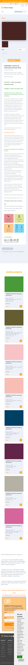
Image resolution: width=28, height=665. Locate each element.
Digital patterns (3, 647)
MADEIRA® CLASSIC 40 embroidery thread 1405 (14, 494)
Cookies (10, 654)
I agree (19, 656)
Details (8, 303)
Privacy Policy (10, 642)
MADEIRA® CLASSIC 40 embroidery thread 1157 (14, 327)
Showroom (3, 656)
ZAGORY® (3, 650)
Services (3, 654)
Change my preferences (21, 660)
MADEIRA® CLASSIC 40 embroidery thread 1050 (14, 294)
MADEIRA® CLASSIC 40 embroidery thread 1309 (14, 526)
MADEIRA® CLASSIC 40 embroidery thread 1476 (14, 428)
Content (3, 640)
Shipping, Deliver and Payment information (10, 650)
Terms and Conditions (10, 645)
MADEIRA (3, 642)
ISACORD (3, 644)
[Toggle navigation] (2, 11)
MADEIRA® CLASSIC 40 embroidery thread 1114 (14, 362)
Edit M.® (3, 652)
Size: (3, 49)
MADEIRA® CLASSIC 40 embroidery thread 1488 (14, 461)
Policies (10, 640)
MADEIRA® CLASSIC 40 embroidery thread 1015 (14, 396)
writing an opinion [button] (7, 248)
